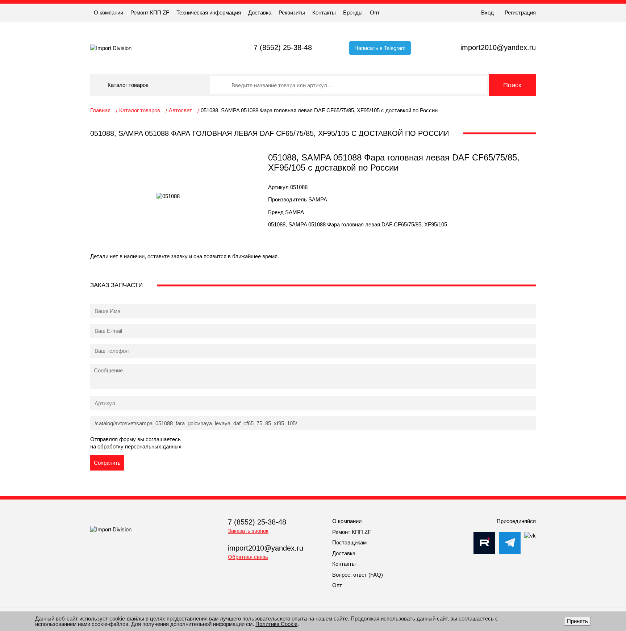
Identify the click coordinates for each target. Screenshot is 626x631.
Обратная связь (248, 557)
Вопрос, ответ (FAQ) (357, 575)
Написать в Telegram (380, 48)
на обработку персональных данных (135, 446)
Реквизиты (292, 12)
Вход (487, 12)
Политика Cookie (276, 624)
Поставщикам (349, 542)
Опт (375, 12)
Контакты (324, 12)
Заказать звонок (248, 531)
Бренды (353, 12)
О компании (108, 12)
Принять (577, 621)
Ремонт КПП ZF (149, 12)
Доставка (259, 12)
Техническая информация (208, 12)
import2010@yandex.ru (498, 47)
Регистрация (520, 12)
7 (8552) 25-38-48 (283, 47)
